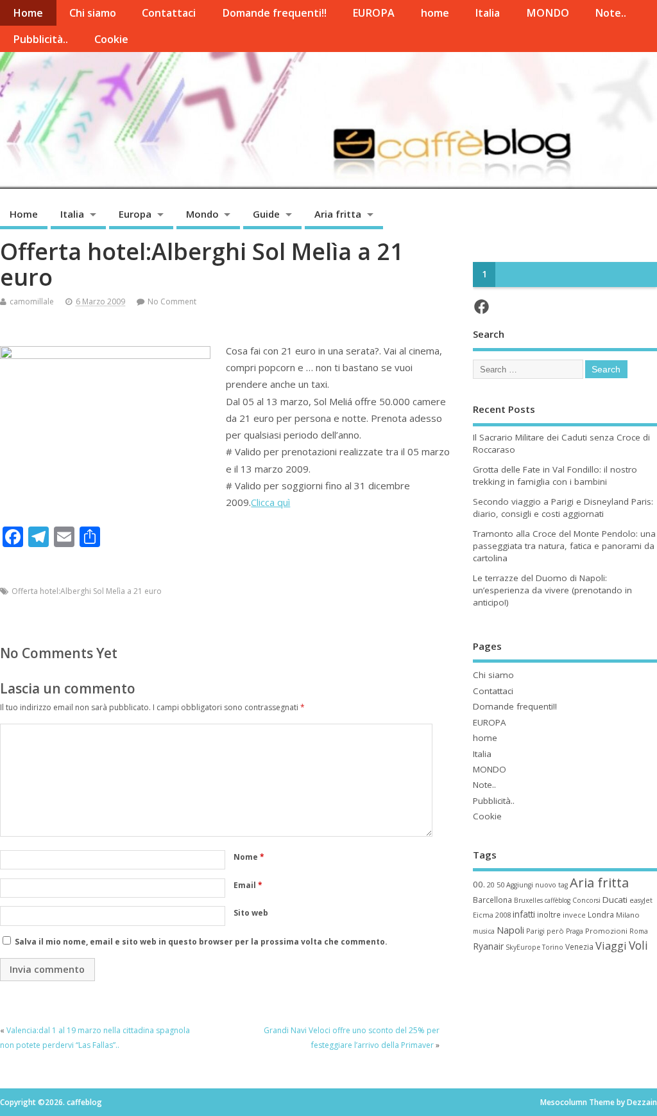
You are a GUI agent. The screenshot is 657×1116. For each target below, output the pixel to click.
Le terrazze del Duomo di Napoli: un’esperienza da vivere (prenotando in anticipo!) (552, 590)
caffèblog (557, 900)
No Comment (172, 301)
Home (28, 13)
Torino (552, 947)
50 (500, 884)
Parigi (535, 931)
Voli (638, 945)
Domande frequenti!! (274, 13)
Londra (601, 914)
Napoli (510, 929)
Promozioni (606, 931)
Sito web (251, 912)
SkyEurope (523, 947)
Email (248, 885)
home (435, 13)
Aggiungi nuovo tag (537, 884)
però (555, 931)
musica (484, 931)
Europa (135, 213)
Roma (638, 931)
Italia (487, 13)
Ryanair (488, 946)
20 (491, 884)
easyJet (641, 900)
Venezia (579, 946)
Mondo (202, 213)
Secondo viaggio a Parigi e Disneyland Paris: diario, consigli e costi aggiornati (563, 507)
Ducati (614, 899)
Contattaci (169, 13)
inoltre (549, 914)
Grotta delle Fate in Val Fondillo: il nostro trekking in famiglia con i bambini (555, 475)
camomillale (32, 301)
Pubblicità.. (40, 39)
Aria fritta (337, 213)
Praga (574, 931)
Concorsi (586, 900)
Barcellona (492, 899)
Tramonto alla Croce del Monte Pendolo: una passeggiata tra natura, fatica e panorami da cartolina (564, 546)
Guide (266, 213)
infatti (524, 914)
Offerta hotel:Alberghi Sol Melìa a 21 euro (87, 591)
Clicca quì (270, 502)
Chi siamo (92, 13)
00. (479, 884)
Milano (628, 915)
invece (574, 915)
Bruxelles (528, 900)
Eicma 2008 (492, 915)
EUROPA (373, 13)
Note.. (610, 13)
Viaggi (611, 945)
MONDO (547, 13)
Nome (249, 856)
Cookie (111, 39)
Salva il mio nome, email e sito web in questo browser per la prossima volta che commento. (201, 941)
